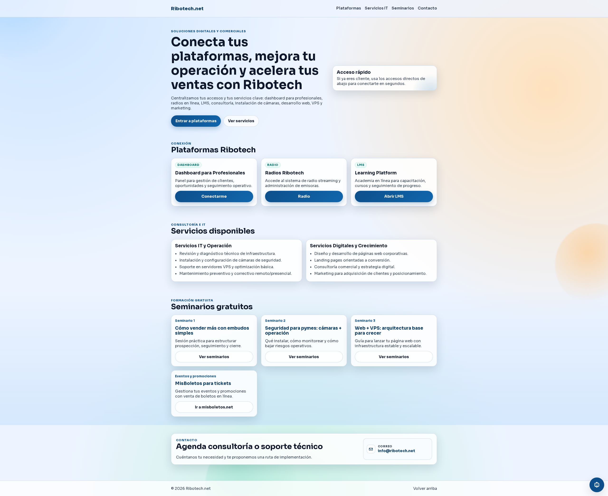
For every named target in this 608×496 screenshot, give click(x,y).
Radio (304, 196)
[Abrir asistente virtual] (596, 484)
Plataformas (348, 8)
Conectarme (214, 196)
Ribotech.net (187, 9)
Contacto (427, 8)
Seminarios (403, 8)
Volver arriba (425, 488)
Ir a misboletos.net (214, 407)
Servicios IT (376, 8)
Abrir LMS (394, 196)
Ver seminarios (214, 356)
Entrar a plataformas (196, 120)
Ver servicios (241, 120)
